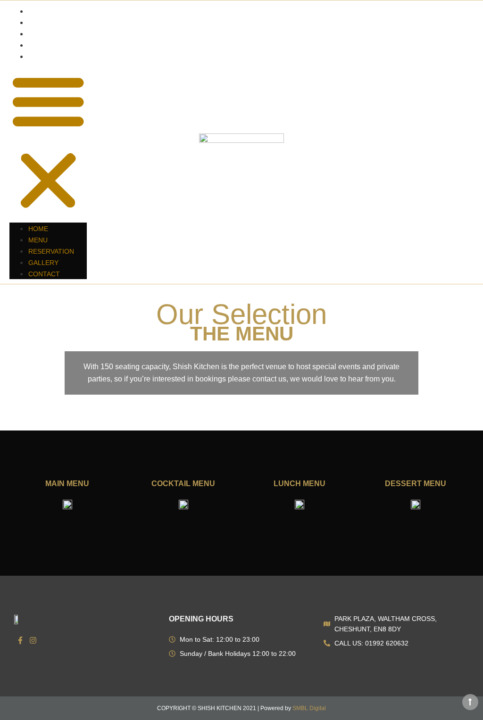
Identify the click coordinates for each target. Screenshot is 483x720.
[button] (48, 142)
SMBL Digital (309, 708)
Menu (38, 22)
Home (38, 11)
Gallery (43, 45)
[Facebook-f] (20, 640)
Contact (44, 56)
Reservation (51, 34)
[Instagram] (33, 640)
